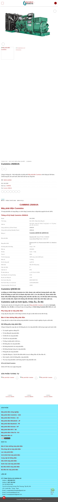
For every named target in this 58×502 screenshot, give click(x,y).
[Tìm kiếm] (55, 3)
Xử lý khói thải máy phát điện (10, 455)
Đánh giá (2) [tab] (20, 200)
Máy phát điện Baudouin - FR (10, 423)
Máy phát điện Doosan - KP (10, 426)
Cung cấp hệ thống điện (9, 458)
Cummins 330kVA (48, 396)
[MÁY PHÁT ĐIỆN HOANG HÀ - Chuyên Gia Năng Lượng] (29, 3)
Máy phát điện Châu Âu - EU (10, 432)
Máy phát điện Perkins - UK (10, 418)
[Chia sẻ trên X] (8, 191)
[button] (2, 3)
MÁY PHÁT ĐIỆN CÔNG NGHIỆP (17, 161)
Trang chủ (4, 161)
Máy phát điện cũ (6, 435)
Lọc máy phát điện (7, 452)
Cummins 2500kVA (7, 188)
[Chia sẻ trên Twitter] (10, 191)
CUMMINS (28, 161)
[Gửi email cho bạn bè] (13, 191)
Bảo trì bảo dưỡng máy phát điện (12, 446)
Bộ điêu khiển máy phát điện (10, 466)
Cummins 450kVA (10, 396)
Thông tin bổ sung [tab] (10, 200)
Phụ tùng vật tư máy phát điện (11, 449)
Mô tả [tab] (2, 200)
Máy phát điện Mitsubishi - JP (10, 421)
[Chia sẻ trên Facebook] (5, 191)
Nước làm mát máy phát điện (10, 464)
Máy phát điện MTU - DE (9, 429)
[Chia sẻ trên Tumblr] (19, 191)
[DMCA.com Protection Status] (5, 438)
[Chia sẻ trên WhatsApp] (2, 191)
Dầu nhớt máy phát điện (9, 461)
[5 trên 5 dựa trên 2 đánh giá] (29, 172)
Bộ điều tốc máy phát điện (9, 469)
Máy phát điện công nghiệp (10, 412)
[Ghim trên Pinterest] (16, 191)
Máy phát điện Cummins (34, 174)
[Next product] (2, 169)
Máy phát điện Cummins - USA (11, 415)
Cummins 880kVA (29, 396)
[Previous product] (5, 169)
